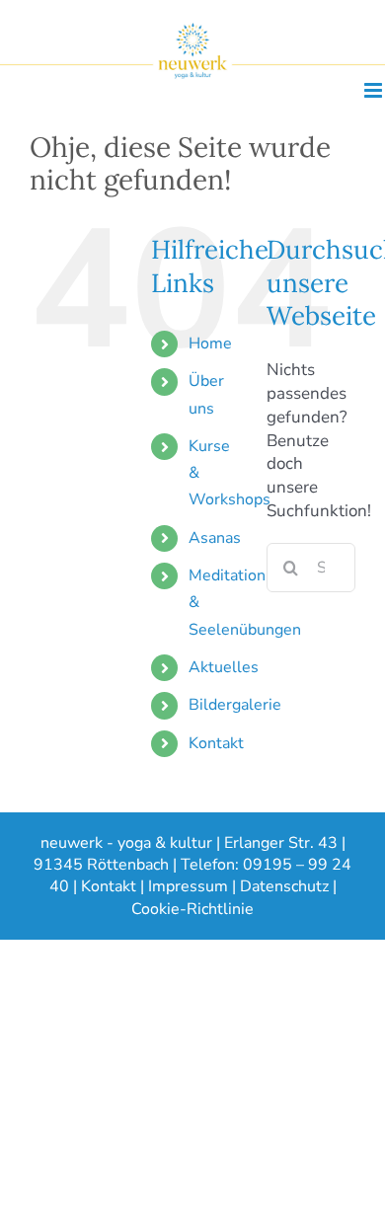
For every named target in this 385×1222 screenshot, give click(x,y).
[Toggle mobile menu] (374, 90)
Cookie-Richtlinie (192, 909)
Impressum (188, 886)
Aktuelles (224, 667)
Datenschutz (284, 886)
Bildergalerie (235, 705)
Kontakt (216, 743)
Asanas (215, 538)
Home (210, 343)
